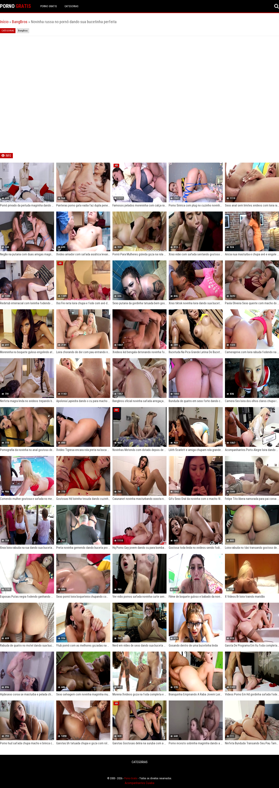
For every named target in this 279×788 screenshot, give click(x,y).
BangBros (19, 21)
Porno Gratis (48, 6)
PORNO (15, 6)
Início (4, 21)
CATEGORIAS (71, 6)
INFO (8, 155)
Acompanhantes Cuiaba (139, 783)
